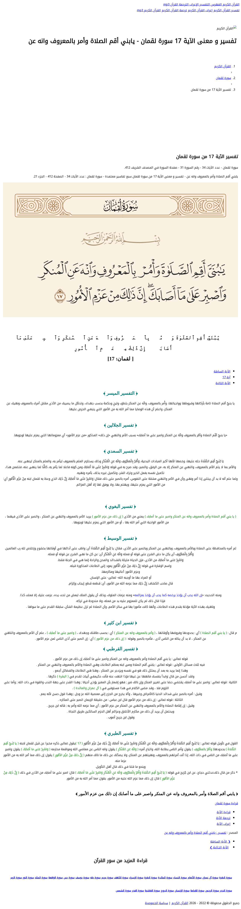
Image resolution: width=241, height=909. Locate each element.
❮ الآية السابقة (220, 842)
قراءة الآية (223, 812)
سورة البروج (167, 890)
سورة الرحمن (212, 890)
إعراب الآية (223, 824)
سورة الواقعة (55, 877)
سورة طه (95, 877)
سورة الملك (41, 877)
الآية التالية (223, 383)
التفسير (204, 4)
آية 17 (226, 377)
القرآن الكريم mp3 (149, 10)
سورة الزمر (16, 877)
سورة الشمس (123, 890)
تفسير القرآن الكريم (226, 10)
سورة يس (69, 877)
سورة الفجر (138, 890)
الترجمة (183, 4)
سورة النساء (180, 877)
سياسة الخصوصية (156, 903)
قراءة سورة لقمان (226, 803)
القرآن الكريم (230, 4)
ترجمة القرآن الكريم (174, 10)
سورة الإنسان (182, 890)
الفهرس (216, 4)
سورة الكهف (121, 877)
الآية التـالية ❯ (219, 847)
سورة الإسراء (136, 877)
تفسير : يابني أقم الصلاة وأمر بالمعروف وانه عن (195, 833)
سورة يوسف (82, 877)
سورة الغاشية (152, 890)
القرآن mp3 (170, 4)
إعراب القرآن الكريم (200, 10)
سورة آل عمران (210, 877)
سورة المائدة (165, 877)
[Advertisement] (120, 122)
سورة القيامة (197, 890)
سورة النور (28, 877)
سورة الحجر (226, 890)
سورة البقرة (225, 877)
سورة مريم (107, 877)
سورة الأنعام (194, 877)
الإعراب (194, 4)
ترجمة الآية (223, 818)
